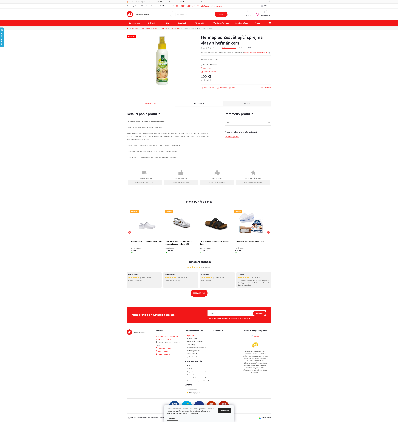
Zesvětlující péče (233, 137)
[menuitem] (136, 23)
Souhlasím (225, 410)
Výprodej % (190, 336)
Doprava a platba (132, 6)
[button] (147, 250)
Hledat (221, 14)
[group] (147, 232)
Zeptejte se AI (264, 52)
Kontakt (162, 6)
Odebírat (259, 313)
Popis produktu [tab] (150, 103)
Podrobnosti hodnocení (229, 48)
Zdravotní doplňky (164, 348)
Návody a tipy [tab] (199, 103)
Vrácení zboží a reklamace (148, 6)
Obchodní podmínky (193, 351)
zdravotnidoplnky (163, 351)
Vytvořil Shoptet (266, 418)
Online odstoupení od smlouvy (196, 348)
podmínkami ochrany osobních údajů (239, 318)
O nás (189, 366)
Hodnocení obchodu (199, 262)
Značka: (265, 88)
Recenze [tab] (247, 103)
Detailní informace (250, 53)
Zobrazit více (199, 293)
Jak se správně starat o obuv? (196, 378)
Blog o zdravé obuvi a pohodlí (196, 372)
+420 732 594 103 (164, 339)
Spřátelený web (192, 390)
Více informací (193, 413)
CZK (265, 6)
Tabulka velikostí (192, 354)
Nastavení (172, 418)
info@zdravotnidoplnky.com (167, 336)
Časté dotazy (191, 345)
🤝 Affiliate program (193, 393)
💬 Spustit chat (192, 357)
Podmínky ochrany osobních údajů (198, 381)
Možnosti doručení (210, 72)
